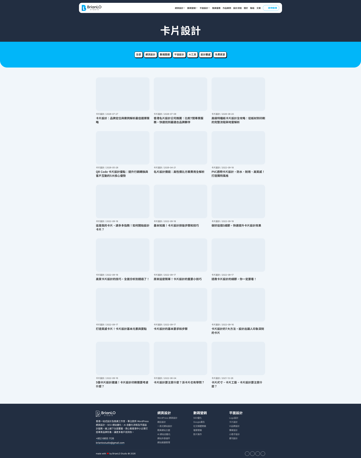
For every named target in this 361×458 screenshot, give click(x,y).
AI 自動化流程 (131, 424)
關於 (246, 7)
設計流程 (237, 7)
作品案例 (227, 7)
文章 (259, 7)
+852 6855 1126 (105, 438)
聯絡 (252, 7)
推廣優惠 (216, 7)
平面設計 (204, 7)
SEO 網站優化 (114, 424)
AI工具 (192, 54)
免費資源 (220, 54)
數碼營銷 (191, 7)
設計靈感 (206, 54)
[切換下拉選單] (184, 8)
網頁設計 (179, 7)
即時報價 (272, 7)
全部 (138, 54)
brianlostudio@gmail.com (110, 442)
